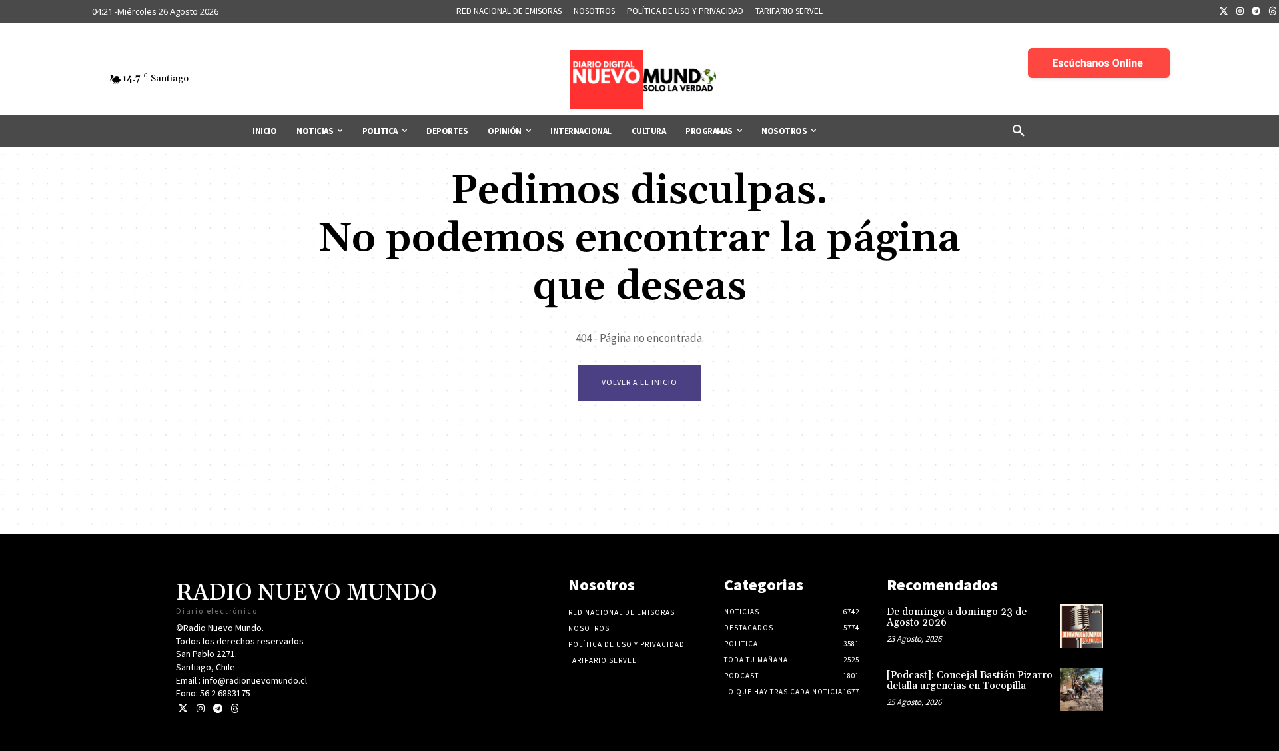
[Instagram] (1240, 12)
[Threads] (235, 709)
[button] (1019, 131)
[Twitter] (1223, 12)
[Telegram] (1256, 12)
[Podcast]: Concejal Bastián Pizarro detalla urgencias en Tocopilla (970, 681)
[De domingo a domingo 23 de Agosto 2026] (1081, 626)
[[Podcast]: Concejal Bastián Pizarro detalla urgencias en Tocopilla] (1081, 689)
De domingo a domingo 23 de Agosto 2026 (957, 618)
